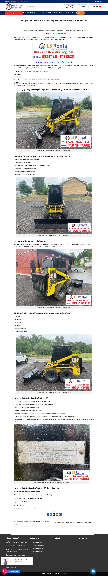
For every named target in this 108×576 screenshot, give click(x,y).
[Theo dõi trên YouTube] (101, 1)
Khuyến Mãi (79, 13)
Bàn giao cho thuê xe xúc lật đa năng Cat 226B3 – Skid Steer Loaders (73, 522)
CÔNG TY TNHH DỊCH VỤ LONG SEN (17, 542)
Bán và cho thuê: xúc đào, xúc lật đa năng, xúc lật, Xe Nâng (35, 495)
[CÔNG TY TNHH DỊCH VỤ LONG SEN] (13, 6)
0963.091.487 (35, 492)
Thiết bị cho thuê (59, 13)
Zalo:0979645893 (11, 568)
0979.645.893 (20, 505)
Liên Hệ (73, 13)
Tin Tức (68, 13)
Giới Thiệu (32, 13)
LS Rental (24, 30)
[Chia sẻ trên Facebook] (48, 514)
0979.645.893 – (24, 492)
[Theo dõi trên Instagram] (97, 1)
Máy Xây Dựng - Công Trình (14, 564)
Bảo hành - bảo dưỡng (38, 545)
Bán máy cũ (41, 13)
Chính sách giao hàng (37, 551)
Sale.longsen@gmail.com (14, 561)
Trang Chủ (26, 13)
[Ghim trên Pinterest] (57, 514)
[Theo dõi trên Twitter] (98, 1)
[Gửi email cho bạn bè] (54, 514)
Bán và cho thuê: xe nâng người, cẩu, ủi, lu (30, 498)
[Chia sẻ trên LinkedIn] (60, 514)
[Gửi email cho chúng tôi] (100, 1)
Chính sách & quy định (37, 542)
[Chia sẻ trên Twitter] (51, 514)
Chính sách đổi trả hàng (38, 548)
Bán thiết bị (49, 13)
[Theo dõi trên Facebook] (95, 1)
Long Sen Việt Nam (24, 502)
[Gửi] (54, 6)
